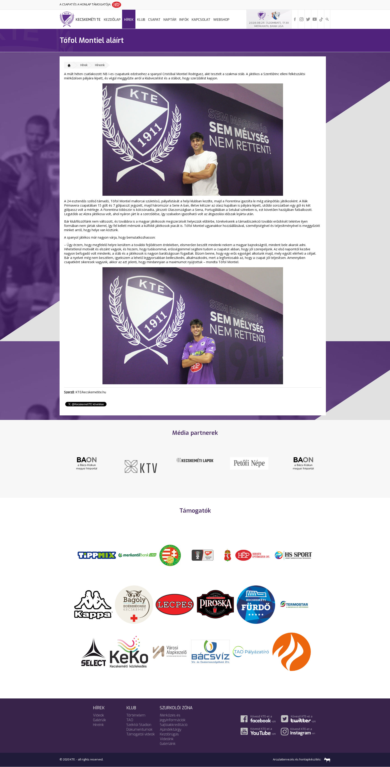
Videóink (167, 739)
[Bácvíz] (210, 651)
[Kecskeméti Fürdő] (256, 604)
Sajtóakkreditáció (174, 724)
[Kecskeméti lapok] (141, 459)
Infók (184, 19)
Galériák (99, 720)
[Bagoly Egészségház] (134, 604)
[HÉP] (252, 554)
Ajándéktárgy (170, 729)
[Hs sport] (293, 554)
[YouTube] (315, 18)
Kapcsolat (201, 19)
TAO (129, 720)
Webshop (221, 19)
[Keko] (129, 651)
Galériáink (168, 743)
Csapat (154, 19)
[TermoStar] (296, 604)
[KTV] (86, 466)
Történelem (135, 715)
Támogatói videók (140, 734)
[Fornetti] (291, 651)
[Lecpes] (175, 604)
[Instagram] (301, 18)
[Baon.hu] (249, 463)
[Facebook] (295, 18)
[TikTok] (321, 18)
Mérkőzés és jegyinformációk (173, 717)
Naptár (169, 19)
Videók (98, 715)
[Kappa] (93, 604)
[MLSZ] (170, 554)
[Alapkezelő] (170, 651)
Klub (141, 19)
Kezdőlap (112, 19)
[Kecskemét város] (227, 554)
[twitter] (308, 18)
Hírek (128, 19)
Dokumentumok (139, 729)
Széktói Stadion (138, 724)
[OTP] (137, 554)
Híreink (100, 65)
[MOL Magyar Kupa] (203, 554)
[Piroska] (215, 604)
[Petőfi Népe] (195, 463)
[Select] (93, 651)
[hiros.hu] (303, 463)
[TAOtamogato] (251, 651)
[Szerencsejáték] (97, 554)
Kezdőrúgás (169, 734)
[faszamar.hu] (326, 759)
